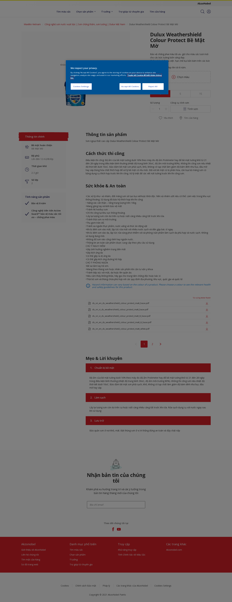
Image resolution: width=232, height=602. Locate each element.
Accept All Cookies (130, 86)
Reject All (153, 86)
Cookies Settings (81, 86)
